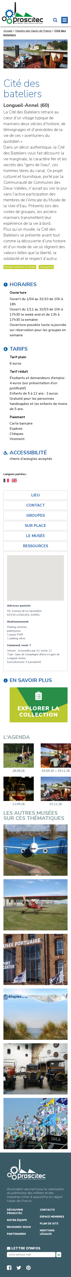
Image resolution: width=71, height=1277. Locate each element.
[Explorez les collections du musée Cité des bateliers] (39, 705)
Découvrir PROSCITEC (15, 1211)
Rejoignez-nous (19, 1227)
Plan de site (49, 1223)
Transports (46, 267)
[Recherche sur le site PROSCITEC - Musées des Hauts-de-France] (55, 20)
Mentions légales (47, 1232)
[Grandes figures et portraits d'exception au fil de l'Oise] (56, 755)
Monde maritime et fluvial (19, 267)
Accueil (8, 31)
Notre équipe (17, 1220)
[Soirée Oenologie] (18, 788)
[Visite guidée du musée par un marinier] (56, 788)
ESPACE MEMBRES (52, 1216)
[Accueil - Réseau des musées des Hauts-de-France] (22, 13)
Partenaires (16, 1234)
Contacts (47, 1210)
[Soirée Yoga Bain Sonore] (18, 755)
